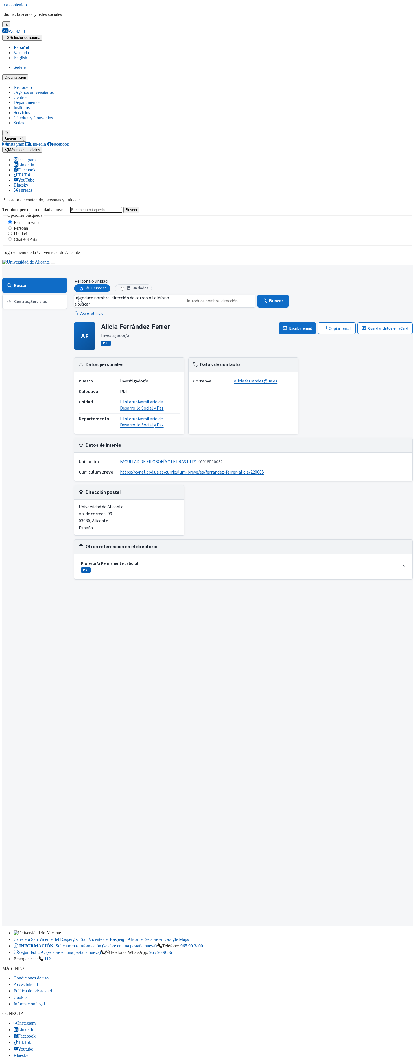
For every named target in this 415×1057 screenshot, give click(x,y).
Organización (15, 77)
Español (21, 47)
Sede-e (20, 67)
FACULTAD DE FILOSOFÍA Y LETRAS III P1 (171, 462)
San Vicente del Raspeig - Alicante (101, 939)
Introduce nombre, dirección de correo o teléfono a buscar (121, 301)
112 (47, 958)
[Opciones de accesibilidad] (6, 24)
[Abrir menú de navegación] (53, 263)
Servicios (22, 112)
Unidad (20, 233)
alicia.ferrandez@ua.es (255, 381)
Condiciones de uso (31, 978)
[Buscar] (6, 133)
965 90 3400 (191, 945)
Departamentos (27, 102)
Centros (20, 97)
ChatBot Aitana (28, 239)
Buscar (131, 210)
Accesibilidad (26, 984)
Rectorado (23, 87)
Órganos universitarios (34, 92)
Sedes (19, 122)
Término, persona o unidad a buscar (34, 209)
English (20, 57)
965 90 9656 (160, 952)
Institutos (22, 107)
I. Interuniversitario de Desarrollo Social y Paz (142, 405)
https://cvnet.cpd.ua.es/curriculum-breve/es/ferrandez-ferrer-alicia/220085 (192, 472)
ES (22, 38)
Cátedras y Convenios (33, 117)
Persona (21, 228)
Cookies (21, 997)
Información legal (29, 1003)
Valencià (21, 52)
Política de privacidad (33, 991)
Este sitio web (26, 222)
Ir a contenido (14, 4)
